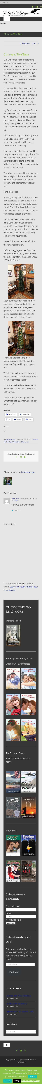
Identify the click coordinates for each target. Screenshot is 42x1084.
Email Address (13, 906)
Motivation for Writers (17, 1004)
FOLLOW (13, 972)
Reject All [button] (7, 1081)
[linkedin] (37, 7)
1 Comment (25, 442)
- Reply (16, 500)
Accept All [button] (32, 1076)
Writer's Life (16, 442)
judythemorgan (10, 439)
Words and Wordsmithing (19, 996)
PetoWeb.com (21, 1062)
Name (8, 913)
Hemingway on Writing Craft (20, 1012)
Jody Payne (15, 499)
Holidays (9, 442)
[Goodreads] (41, 7)
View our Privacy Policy (30, 1081)
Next (34, 43)
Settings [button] (16, 1081)
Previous (26, 43)
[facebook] (33, 7)
